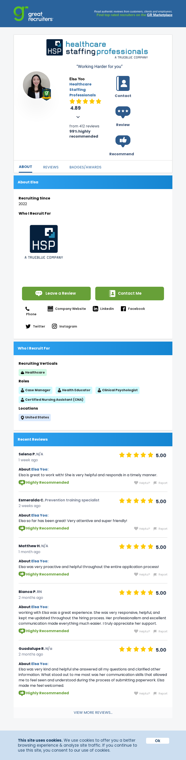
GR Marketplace (159, 15)
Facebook (136, 308)
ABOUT (25, 166)
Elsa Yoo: (39, 469)
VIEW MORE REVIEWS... (93, 712)
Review (123, 124)
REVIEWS (51, 167)
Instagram (68, 326)
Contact (123, 95)
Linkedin (107, 308)
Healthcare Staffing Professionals (82, 90)
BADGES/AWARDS (85, 167)
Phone (31, 314)
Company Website (70, 308)
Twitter (39, 326)
